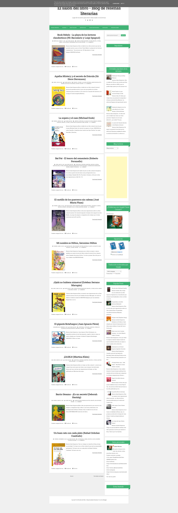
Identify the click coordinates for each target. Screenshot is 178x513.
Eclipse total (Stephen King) (119, 317)
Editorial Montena (85, 164)
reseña (83, 42)
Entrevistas (83, 27)
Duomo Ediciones (84, 40)
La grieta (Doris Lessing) (118, 391)
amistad (76, 121)
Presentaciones (115, 27)
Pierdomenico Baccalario (75, 42)
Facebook (68, 66)
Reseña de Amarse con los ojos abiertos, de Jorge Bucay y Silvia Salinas (119, 109)
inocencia (78, 328)
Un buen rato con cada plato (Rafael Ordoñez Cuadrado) (77, 434)
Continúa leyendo (97, 54)
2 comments (90, 42)
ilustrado (68, 328)
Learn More (116, 3)
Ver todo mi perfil (111, 476)
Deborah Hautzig (86, 400)
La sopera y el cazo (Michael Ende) (76, 117)
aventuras (78, 164)
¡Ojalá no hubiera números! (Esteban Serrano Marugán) (77, 284)
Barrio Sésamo (78, 400)
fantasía (59, 122)
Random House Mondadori (94, 165)
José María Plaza (70, 207)
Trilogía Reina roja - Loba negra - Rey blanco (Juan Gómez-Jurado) (118, 364)
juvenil (99, 40)
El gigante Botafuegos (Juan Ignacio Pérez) (76, 323)
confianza (81, 121)
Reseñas (64, 27)
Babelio (78, 40)
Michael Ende (81, 122)
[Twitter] (88, 20)
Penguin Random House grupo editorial (78, 165)
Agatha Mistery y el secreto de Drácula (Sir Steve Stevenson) (77, 78)
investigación (56, 165)
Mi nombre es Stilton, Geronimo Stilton (76, 242)
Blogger (105, 499)
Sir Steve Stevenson (70, 83)
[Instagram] (90, 20)
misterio (66, 165)
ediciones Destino (79, 246)
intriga (97, 164)
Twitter (75, 66)
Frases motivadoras (94, 27)
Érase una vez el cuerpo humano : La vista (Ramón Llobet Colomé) (119, 333)
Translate (117, 273)
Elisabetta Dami (97, 246)
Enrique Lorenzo (97, 121)
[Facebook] (85, 20)
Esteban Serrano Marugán (79, 288)
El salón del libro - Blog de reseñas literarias (89, 10)
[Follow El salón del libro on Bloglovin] (117, 252)
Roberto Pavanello (74, 167)
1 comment (93, 122)
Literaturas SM (74, 122)
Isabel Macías (118, 446)
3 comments (88, 83)
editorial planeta (96, 205)
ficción (90, 40)
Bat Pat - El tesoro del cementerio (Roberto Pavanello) (76, 160)
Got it (122, 3)
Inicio (71, 476)
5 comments (82, 289)
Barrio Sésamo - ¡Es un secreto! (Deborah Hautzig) (76, 396)
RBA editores (98, 400)
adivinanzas (81, 439)
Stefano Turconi (79, 83)
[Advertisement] (116, 177)
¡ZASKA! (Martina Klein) (76, 356)
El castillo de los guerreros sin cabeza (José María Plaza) (76, 201)
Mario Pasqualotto (96, 82)
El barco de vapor (88, 121)
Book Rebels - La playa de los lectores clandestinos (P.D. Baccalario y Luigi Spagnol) (76, 36)
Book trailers (73, 27)
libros (60, 42)
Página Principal (55, 27)
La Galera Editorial (86, 82)
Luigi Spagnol (66, 42)
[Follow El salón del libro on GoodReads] (117, 254)
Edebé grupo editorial (86, 205)
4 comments (83, 247)
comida (86, 439)
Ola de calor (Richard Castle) (119, 288)
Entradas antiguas (98, 476)
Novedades (105, 27)
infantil (95, 40)
